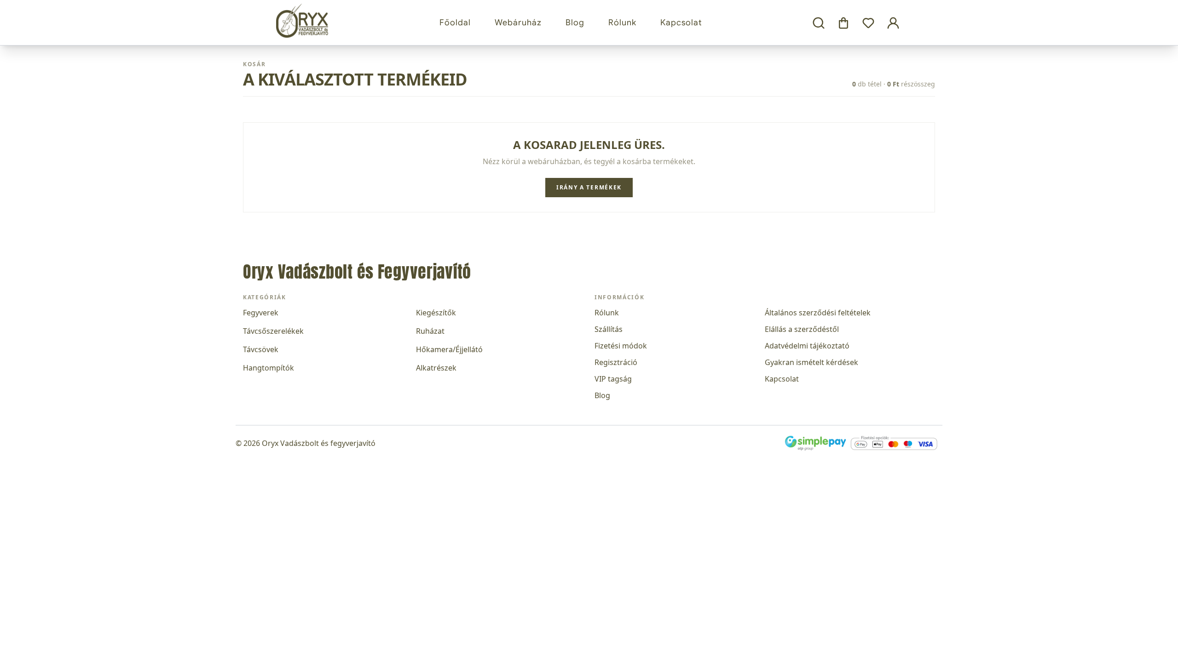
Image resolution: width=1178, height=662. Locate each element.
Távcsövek (260, 349)
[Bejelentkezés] (893, 23)
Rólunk (622, 22)
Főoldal (455, 22)
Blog (575, 22)
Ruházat (430, 331)
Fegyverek (260, 313)
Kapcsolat (681, 22)
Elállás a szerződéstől (802, 329)
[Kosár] (843, 23)
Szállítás (609, 329)
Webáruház (518, 22)
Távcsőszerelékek (273, 331)
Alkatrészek (436, 368)
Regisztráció (616, 362)
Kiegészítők (436, 313)
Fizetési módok (621, 346)
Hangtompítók (268, 368)
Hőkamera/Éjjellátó (449, 349)
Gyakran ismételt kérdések (811, 362)
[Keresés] (818, 23)
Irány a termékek (589, 187)
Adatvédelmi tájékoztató (807, 346)
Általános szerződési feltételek (818, 313)
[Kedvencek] (868, 23)
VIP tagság (613, 379)
